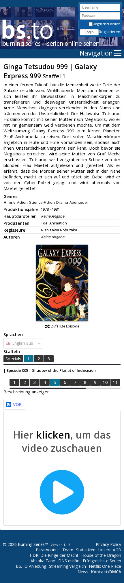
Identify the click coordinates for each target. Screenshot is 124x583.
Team (67, 549)
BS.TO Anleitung (31, 566)
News (83, 571)
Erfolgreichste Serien (102, 560)
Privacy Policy (108, 544)
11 (115, 382)
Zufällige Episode (65, 326)
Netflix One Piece (105, 566)
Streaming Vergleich (67, 566)
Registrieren (109, 31)
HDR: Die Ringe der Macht (54, 555)
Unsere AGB (109, 549)
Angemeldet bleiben (106, 24)
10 (105, 382)
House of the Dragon (101, 555)
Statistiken (85, 549)
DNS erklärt (69, 560)
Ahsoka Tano (43, 560)
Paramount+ (47, 549)
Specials (13, 358)
